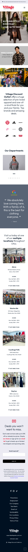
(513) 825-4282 (14, 549)
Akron (14, 277)
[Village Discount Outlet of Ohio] (8, 7)
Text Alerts (14, 516)
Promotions (14, 508)
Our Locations (14, 525)
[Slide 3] (12, 178)
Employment (14, 511)
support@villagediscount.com (14, 545)
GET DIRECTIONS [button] (14, 296)
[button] (24, 7)
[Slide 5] (16, 178)
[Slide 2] (10, 178)
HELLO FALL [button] (8, 33)
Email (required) (14, 461)
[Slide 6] (17, 178)
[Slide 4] (14, 178)
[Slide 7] (19, 178)
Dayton (14, 401)
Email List (14, 519)
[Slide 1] (9, 178)
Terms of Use (14, 531)
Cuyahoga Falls (14, 360)
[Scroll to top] (25, 549)
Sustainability (14, 522)
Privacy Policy (14, 528)
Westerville (14, 318)
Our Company (14, 514)
